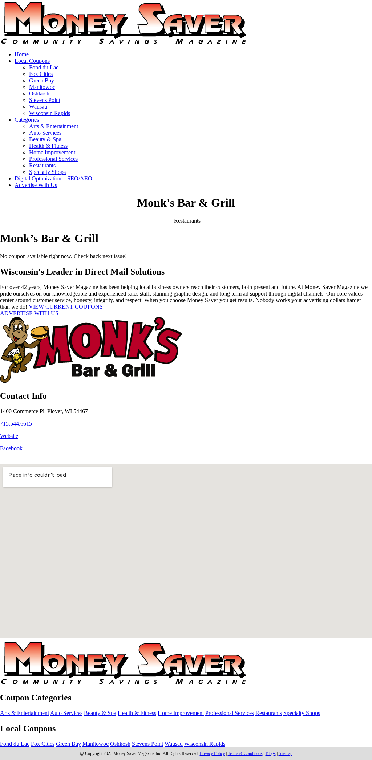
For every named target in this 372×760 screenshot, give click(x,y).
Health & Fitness (48, 146)
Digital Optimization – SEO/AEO (53, 178)
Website (9, 436)
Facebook (11, 448)
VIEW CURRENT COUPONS (66, 307)
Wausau (38, 106)
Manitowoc (42, 87)
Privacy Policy (212, 753)
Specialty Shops (47, 172)
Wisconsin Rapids (49, 113)
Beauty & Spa (45, 139)
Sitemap (285, 753)
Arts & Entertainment (53, 126)
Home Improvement (52, 152)
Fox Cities (41, 74)
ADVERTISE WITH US (29, 313)
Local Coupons (32, 61)
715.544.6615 (16, 423)
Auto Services (45, 133)
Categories (27, 120)
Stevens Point (44, 100)
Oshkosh (39, 93)
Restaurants (42, 165)
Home (22, 54)
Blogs (271, 753)
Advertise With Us (36, 185)
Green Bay (41, 80)
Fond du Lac (43, 67)
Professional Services (53, 159)
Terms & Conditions (245, 753)
